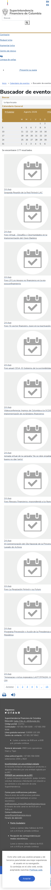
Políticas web (35, 869)
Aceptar (27, 878)
